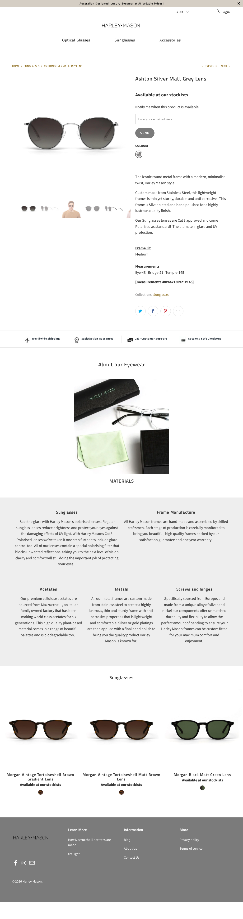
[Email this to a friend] (178, 311)
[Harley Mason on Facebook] (15, 863)
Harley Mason (32, 881)
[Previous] (18, 133)
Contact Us (131, 857)
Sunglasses (125, 40)
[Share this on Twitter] (140, 311)
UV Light (74, 854)
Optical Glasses (76, 40)
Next (224, 66)
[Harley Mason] (121, 25)
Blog (127, 840)
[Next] (124, 133)
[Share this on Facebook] (153, 311)
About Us (130, 848)
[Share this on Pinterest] (165, 311)
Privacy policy (189, 840)
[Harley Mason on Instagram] (24, 863)
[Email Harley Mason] (32, 863)
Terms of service (191, 848)
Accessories (170, 40)
